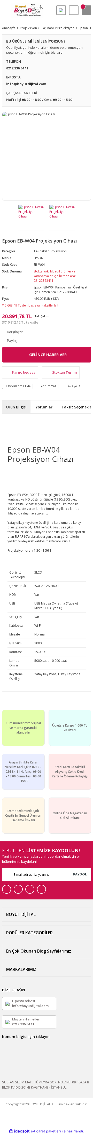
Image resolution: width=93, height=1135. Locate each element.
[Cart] (86, 10)
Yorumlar (44, 407)
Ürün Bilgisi (16, 407)
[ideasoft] (19, 1131)
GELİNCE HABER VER (48, 354)
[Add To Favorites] (16, 386)
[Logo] (27, 10)
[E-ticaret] (46, 1131)
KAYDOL (80, 874)
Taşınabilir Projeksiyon (50, 251)
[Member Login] (74, 10)
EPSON (38, 258)
